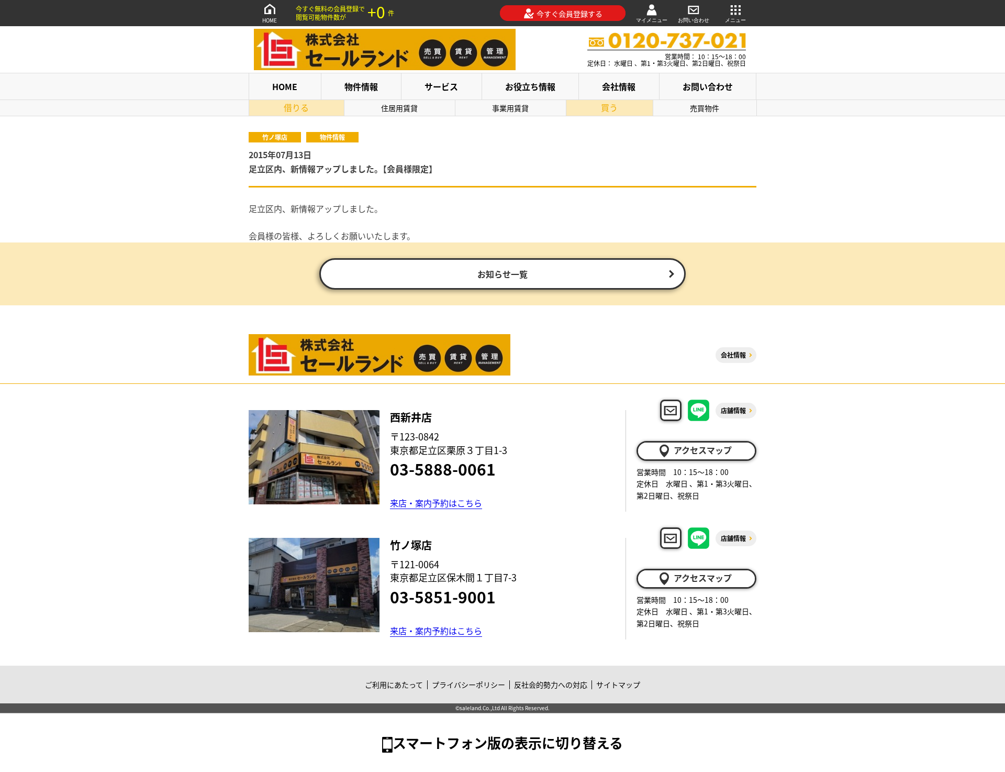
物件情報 (361, 86)
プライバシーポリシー (468, 684)
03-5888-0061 (443, 468)
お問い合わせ (693, 20)
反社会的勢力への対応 (550, 684)
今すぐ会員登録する (569, 13)
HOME (269, 20)
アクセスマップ (703, 450)
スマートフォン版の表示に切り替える (508, 742)
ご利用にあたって (394, 684)
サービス (441, 86)
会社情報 (618, 86)
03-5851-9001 (443, 596)
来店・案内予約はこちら (436, 503)
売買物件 (704, 108)
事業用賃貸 (510, 108)
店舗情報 (733, 410)
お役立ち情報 (530, 86)
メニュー (735, 20)
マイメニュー (651, 20)
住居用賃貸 (399, 108)
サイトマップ (618, 684)
